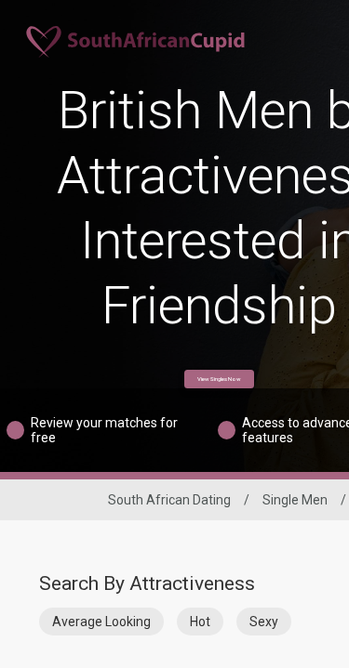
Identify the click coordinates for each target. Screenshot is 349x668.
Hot (200, 621)
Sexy (263, 621)
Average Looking (101, 621)
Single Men (295, 499)
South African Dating (169, 499)
